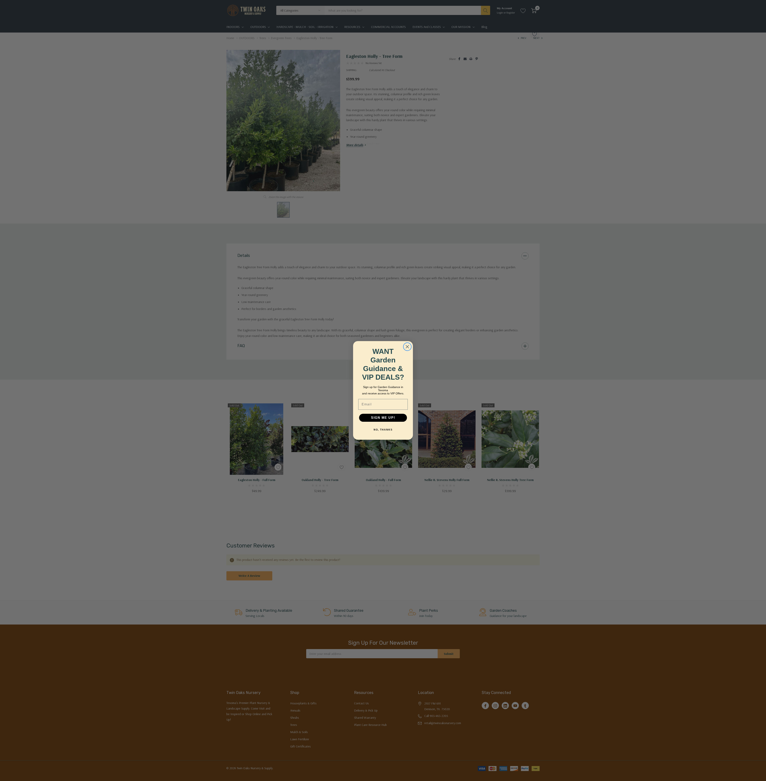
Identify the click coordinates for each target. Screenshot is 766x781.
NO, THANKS (383, 430)
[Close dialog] (407, 346)
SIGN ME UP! (383, 418)
